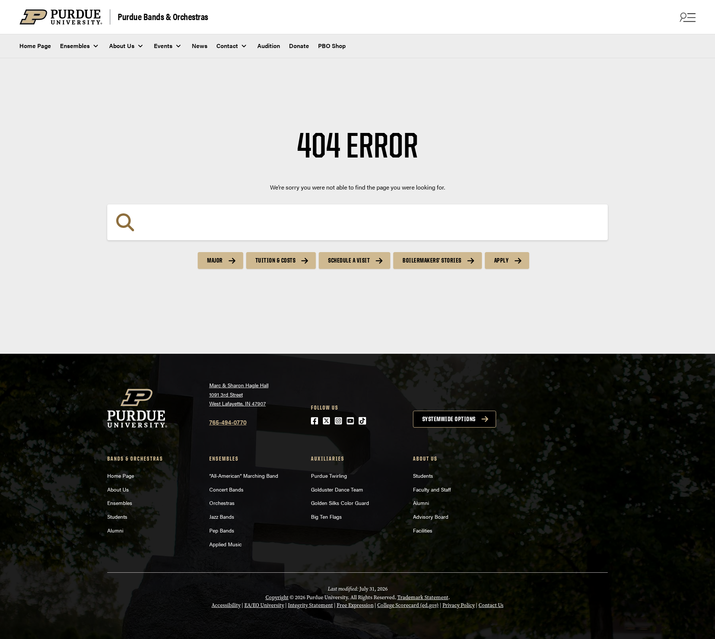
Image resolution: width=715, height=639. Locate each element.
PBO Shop (332, 45)
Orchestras (222, 502)
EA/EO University (264, 605)
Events (163, 45)
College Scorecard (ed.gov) (408, 605)
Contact (227, 45)
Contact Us (491, 605)
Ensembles (75, 45)
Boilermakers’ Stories (432, 260)
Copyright (277, 597)
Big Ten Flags (326, 516)
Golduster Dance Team (337, 489)
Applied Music (225, 544)
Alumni (115, 530)
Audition (268, 45)
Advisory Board (430, 516)
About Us (121, 45)
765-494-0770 (228, 422)
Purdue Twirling (329, 475)
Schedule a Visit (349, 260)
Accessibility (226, 605)
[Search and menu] (687, 17)
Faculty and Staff (432, 489)
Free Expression (355, 605)
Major (215, 260)
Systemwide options (449, 419)
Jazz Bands (221, 516)
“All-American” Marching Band (243, 475)
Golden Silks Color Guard (340, 502)
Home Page (35, 45)
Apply (501, 260)
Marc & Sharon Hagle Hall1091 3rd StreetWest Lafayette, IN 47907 (238, 394)
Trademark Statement (422, 597)
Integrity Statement (310, 605)
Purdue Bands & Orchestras (163, 16)
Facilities (422, 530)
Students (117, 516)
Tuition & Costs (275, 260)
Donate (299, 45)
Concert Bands (226, 489)
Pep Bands (221, 530)
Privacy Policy (458, 605)
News (199, 45)
